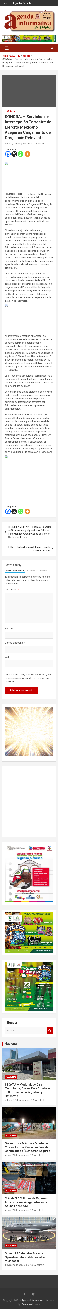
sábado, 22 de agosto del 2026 (20, 1100)
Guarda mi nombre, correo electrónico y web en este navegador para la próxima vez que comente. (28, 678)
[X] (14, 154)
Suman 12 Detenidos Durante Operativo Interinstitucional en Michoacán (25, 1257)
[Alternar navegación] (6, 48)
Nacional (11, 1044)
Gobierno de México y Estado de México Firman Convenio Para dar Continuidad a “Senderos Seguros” (28, 1147)
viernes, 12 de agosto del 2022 (20, 143)
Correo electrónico (16, 642)
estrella (41, 143)
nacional (10, 111)
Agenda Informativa (32, 1300)
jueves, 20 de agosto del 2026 (20, 1155)
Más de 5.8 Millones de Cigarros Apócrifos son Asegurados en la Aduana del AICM (26, 1202)
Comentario (12, 589)
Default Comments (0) (15, 570)
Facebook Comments (37, 570)
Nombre (10, 628)
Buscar (50, 1030)
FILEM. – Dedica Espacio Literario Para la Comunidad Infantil (28, 549)
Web (7, 657)
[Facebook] (8, 154)
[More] (27, 154)
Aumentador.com (31, 1304)
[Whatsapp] (20, 154)
